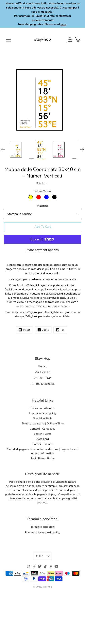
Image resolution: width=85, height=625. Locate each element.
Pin (62, 329)
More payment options (42, 250)
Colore (42, 191)
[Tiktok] (45, 566)
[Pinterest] (51, 566)
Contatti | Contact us (42, 429)
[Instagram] (28, 566)
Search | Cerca (42, 434)
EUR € (39, 556)
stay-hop (42, 39)
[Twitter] (40, 566)
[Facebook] (34, 566)
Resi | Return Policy (43, 458)
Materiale (42, 206)
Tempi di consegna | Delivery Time (42, 423)
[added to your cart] (78, 39)
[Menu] (8, 40)
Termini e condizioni (43, 527)
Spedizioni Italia (42, 418)
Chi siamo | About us (43, 408)
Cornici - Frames (42, 444)
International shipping (42, 413)
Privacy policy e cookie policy (42, 532)
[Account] (70, 39)
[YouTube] (56, 566)
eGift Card (42, 439)
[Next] (82, 150)
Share (45, 329)
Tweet (26, 329)
